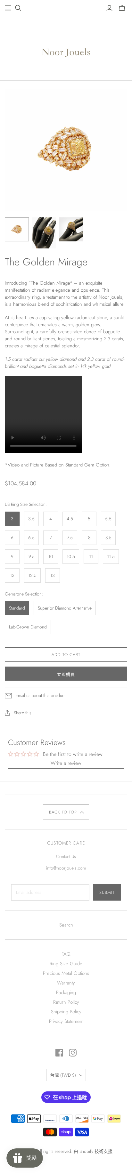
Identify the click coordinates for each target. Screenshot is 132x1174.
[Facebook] (59, 1053)
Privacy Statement (66, 1021)
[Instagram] (73, 1053)
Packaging (66, 992)
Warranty (66, 982)
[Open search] (18, 8)
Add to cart (66, 655)
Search (66, 924)
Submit (107, 892)
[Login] (109, 8)
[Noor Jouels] (66, 46)
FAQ (66, 954)
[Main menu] (8, 8)
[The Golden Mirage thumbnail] (17, 229)
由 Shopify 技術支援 (93, 1151)
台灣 (63, 1075)
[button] (66, 812)
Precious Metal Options (66, 973)
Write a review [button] (66, 763)
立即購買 (66, 674)
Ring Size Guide (66, 963)
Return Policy (66, 1002)
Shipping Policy (66, 1011)
